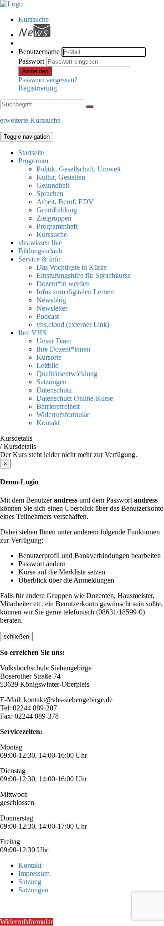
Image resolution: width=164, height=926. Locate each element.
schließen (16, 636)
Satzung (29, 882)
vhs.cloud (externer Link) (72, 324)
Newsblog (51, 300)
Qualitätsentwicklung (66, 373)
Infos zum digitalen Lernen (75, 292)
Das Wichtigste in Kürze (71, 267)
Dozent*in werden (63, 283)
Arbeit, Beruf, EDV (65, 202)
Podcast (47, 316)
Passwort (31, 61)
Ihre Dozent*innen (63, 349)
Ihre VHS (32, 333)
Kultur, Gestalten (60, 177)
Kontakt (48, 423)
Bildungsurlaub (40, 251)
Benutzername (39, 51)
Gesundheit (52, 185)
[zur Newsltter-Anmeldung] (34, 35)
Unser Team (54, 341)
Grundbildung (56, 210)
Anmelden (35, 71)
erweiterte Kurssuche (30, 120)
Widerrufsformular (62, 414)
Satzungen (51, 382)
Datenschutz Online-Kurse (74, 398)
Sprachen (49, 193)
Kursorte (49, 357)
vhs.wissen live (40, 243)
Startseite (31, 152)
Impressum (34, 873)
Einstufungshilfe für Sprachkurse (83, 275)
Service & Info (39, 259)
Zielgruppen (54, 218)
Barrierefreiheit (58, 406)
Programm (33, 161)
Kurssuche (33, 19)
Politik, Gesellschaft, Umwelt (78, 169)
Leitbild (47, 365)
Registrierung (37, 88)
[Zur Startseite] (11, 4)
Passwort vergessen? (47, 80)
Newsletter (51, 308)
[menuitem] (91, 19)
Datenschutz (54, 390)
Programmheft (56, 226)
